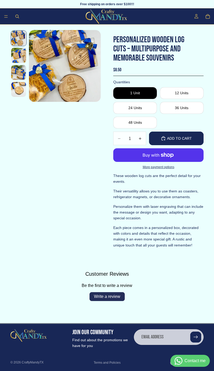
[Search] (17, 16)
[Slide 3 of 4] (18, 72)
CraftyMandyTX (33, 362)
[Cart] (207, 16)
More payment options (158, 167)
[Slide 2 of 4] (18, 55)
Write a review (107, 296)
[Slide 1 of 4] (18, 38)
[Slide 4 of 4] (18, 89)
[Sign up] (195, 337)
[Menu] (6, 16)
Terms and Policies (107, 362)
